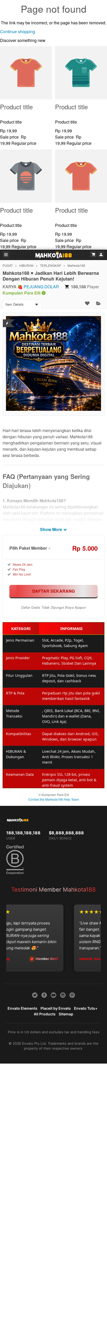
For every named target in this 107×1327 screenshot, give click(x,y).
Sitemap (66, 1014)
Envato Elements (22, 1008)
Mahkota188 (76, 265)
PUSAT (8, 265)
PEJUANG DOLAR (41, 287)
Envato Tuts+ (85, 1008)
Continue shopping (17, 31)
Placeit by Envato (56, 1008)
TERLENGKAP (50, 265)
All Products (45, 1014)
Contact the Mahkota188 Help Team (53, 799)
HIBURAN (26, 265)
